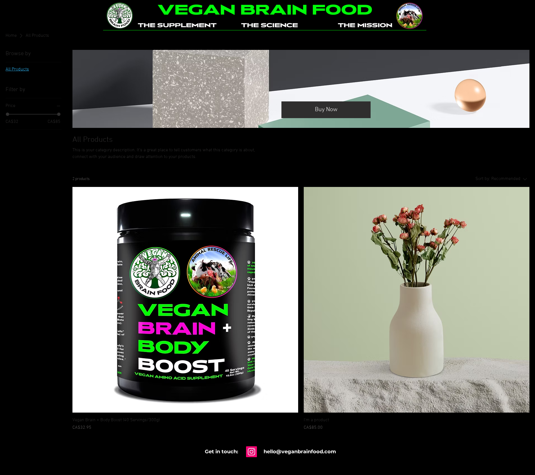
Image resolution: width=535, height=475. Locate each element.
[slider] (7, 114)
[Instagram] (251, 451)
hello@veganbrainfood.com (300, 452)
